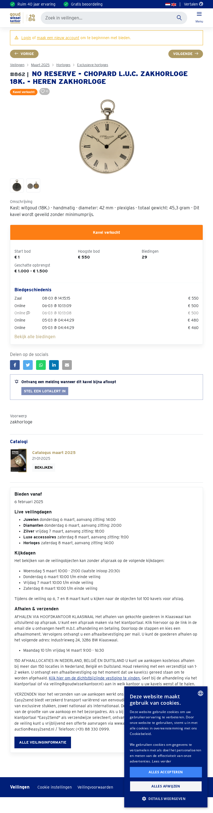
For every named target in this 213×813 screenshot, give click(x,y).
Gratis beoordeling (87, 4)
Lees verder (161, 761)
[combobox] (200, 693)
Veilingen (17, 65)
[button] (166, 798)
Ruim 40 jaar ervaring (36, 4)
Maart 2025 (40, 65)
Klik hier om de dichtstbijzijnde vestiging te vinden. (95, 678)
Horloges (63, 65)
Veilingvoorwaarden (95, 787)
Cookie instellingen (54, 787)
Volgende (182, 54)
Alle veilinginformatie (42, 742)
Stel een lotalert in (45, 391)
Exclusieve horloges (92, 65)
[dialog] (165, 746)
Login (26, 38)
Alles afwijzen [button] (165, 786)
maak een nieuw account (58, 38)
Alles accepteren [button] (166, 772)
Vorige (27, 54)
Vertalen (191, 4)
